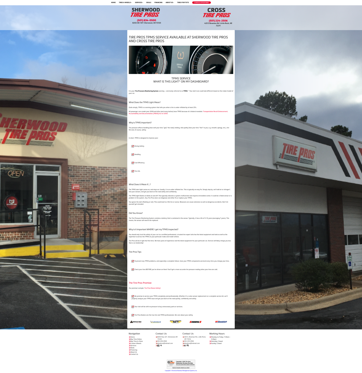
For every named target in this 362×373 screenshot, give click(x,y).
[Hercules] (204, 322)
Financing (158, 2)
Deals (148, 2)
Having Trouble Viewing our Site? (181, 367)
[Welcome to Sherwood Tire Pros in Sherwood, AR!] (145, 12)
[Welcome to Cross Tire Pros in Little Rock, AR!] (216, 12)
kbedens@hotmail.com (165, 343)
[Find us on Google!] (161, 346)
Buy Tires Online (136, 339)
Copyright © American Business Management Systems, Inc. (181, 370)
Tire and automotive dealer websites (185, 363)
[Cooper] (164, 322)
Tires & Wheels (125, 2)
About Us (169, 2)
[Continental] (144, 322)
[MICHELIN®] (224, 322)
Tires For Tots (183, 2)
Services (138, 2)
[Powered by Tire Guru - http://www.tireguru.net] (170, 363)
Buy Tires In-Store (137, 341)
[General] (184, 322)
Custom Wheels (136, 343)
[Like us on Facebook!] (158, 346)
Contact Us (134, 354)
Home (113, 2)
